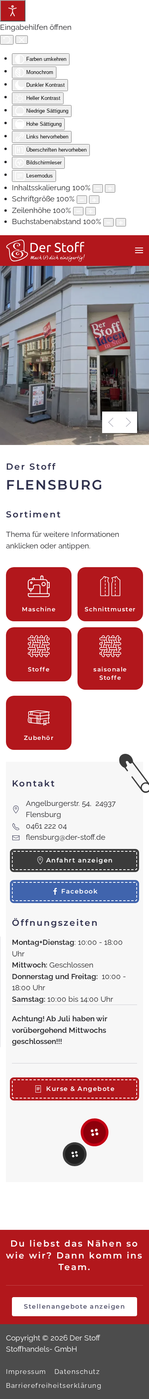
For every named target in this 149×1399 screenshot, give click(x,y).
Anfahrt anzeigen (79, 860)
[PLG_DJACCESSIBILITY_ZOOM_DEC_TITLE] (98, 188)
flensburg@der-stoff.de (65, 837)
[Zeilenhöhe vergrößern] (90, 211)
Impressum (26, 1372)
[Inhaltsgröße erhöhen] (110, 188)
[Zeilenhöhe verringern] (78, 211)
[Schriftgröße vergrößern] (94, 199)
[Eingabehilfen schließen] (21, 39)
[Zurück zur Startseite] (45, 250)
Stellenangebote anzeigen (74, 1306)
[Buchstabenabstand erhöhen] (121, 222)
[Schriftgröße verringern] (82, 199)
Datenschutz (77, 1372)
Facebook (79, 891)
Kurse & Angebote (80, 1089)
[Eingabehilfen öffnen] (12, 10)
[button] (139, 250)
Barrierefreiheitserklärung (54, 1385)
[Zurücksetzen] (7, 40)
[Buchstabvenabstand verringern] (108, 222)
